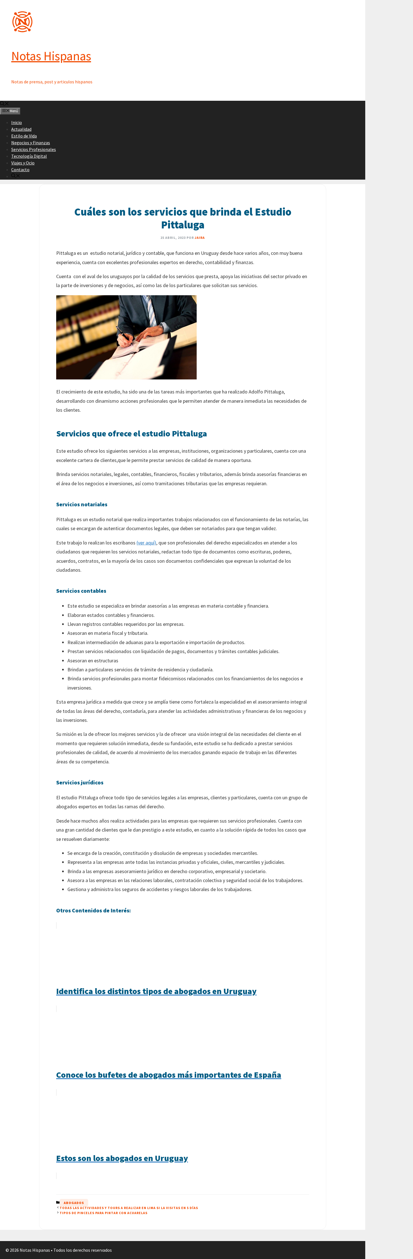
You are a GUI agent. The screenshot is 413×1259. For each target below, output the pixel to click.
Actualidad (21, 129)
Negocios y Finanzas (30, 142)
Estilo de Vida (24, 136)
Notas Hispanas (51, 56)
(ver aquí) (146, 542)
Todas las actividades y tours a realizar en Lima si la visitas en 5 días (129, 1208)
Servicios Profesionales (33, 149)
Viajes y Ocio (23, 163)
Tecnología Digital (29, 156)
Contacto (20, 169)
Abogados (74, 1203)
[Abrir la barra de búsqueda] (4, 104)
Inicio (16, 122)
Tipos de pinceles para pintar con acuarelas (104, 1213)
